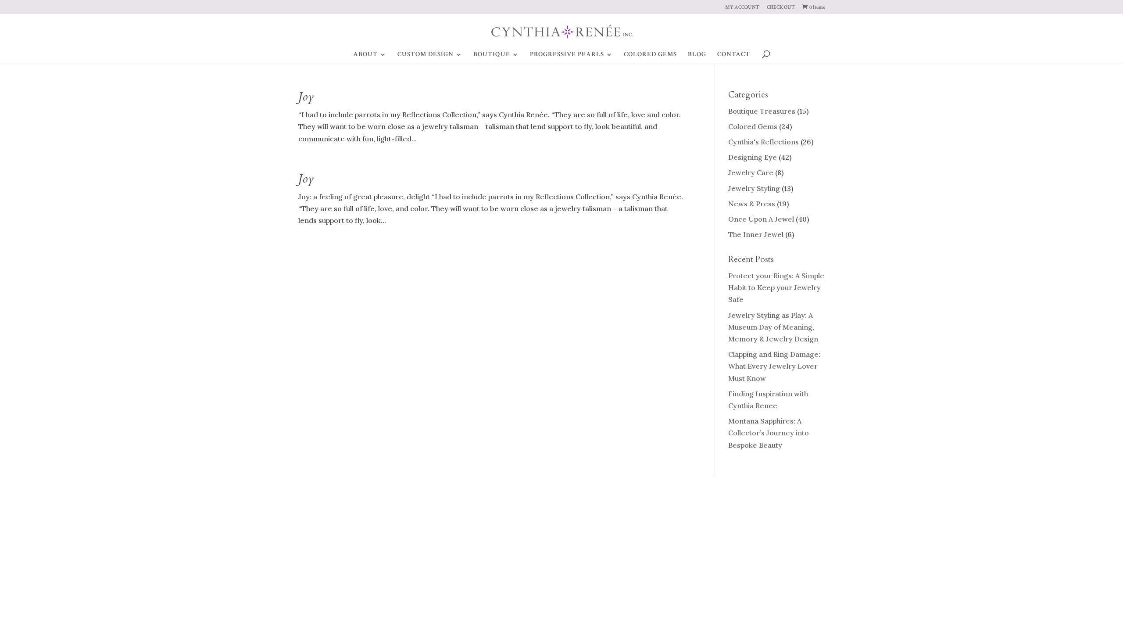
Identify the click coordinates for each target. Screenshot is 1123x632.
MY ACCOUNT (742, 8)
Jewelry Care (750, 172)
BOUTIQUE (491, 54)
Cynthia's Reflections (763, 141)
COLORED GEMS (650, 54)
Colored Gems (752, 126)
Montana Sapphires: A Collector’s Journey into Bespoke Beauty (768, 433)
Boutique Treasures (761, 111)
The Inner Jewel (755, 234)
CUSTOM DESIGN (425, 54)
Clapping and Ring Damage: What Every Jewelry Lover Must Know (774, 366)
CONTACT (733, 54)
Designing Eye (752, 157)
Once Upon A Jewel (761, 219)
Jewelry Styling (754, 188)
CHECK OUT (781, 8)
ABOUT (365, 54)
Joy (306, 97)
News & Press (751, 203)
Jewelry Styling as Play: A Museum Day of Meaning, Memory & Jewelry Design (773, 327)
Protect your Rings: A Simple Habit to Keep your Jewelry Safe (776, 287)
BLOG (697, 54)
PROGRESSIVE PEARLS (567, 54)
